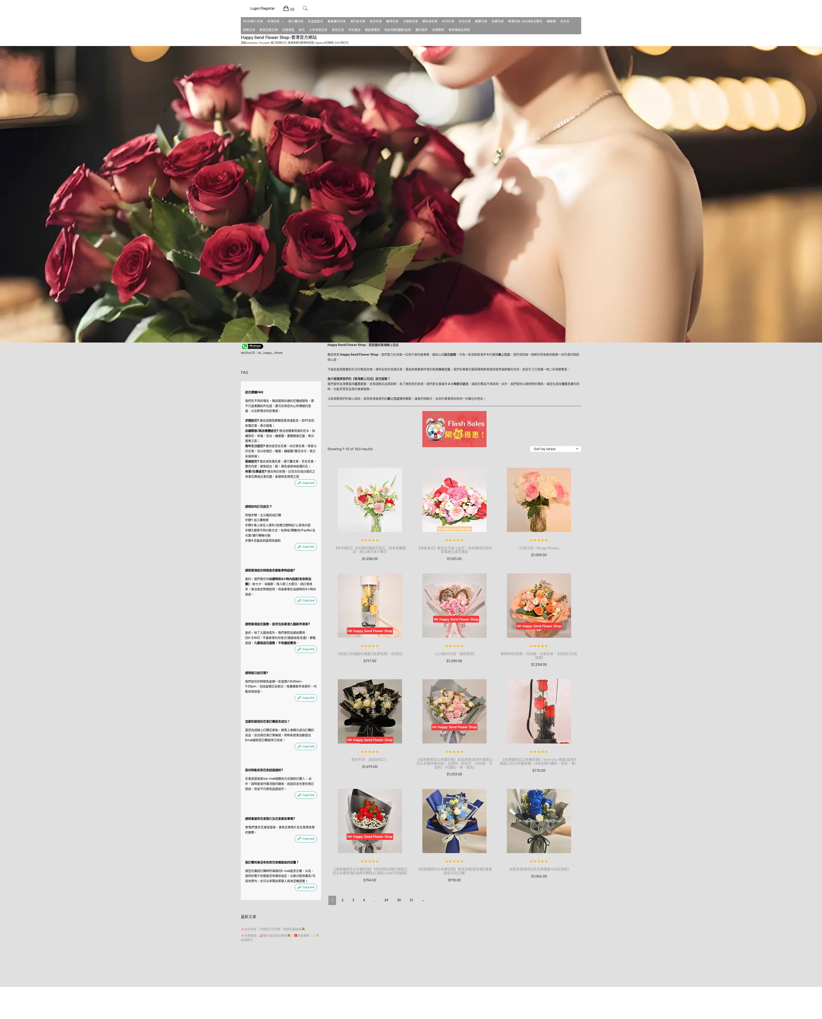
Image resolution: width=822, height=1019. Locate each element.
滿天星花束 (358, 21)
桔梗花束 (497, 21)
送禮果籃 (288, 30)
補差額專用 (372, 30)
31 (411, 900)
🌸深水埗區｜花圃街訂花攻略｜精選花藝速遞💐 (273, 929)
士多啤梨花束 (318, 30)
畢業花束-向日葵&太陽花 (525, 21)
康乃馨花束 (296, 21)
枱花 (302, 30)
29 (386, 900)
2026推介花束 (253, 21)
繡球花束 (392, 21)
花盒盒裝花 (315, 21)
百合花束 (465, 21)
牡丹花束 (448, 21)
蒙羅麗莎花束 (337, 21)
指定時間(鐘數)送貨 (397, 30)
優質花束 (567, 384)
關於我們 (421, 30)
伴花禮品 (354, 30)
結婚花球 (249, 30)
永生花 (564, 21)
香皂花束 (338, 30)
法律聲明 (438, 30)
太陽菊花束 (410, 21)
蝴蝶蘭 (551, 21)
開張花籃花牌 (268, 30)
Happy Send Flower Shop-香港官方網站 (279, 37)
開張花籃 (444, 369)
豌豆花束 (376, 21)
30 (399, 900)
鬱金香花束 (430, 21)
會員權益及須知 (459, 30)
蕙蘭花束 (481, 21)
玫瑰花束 (273, 21)
